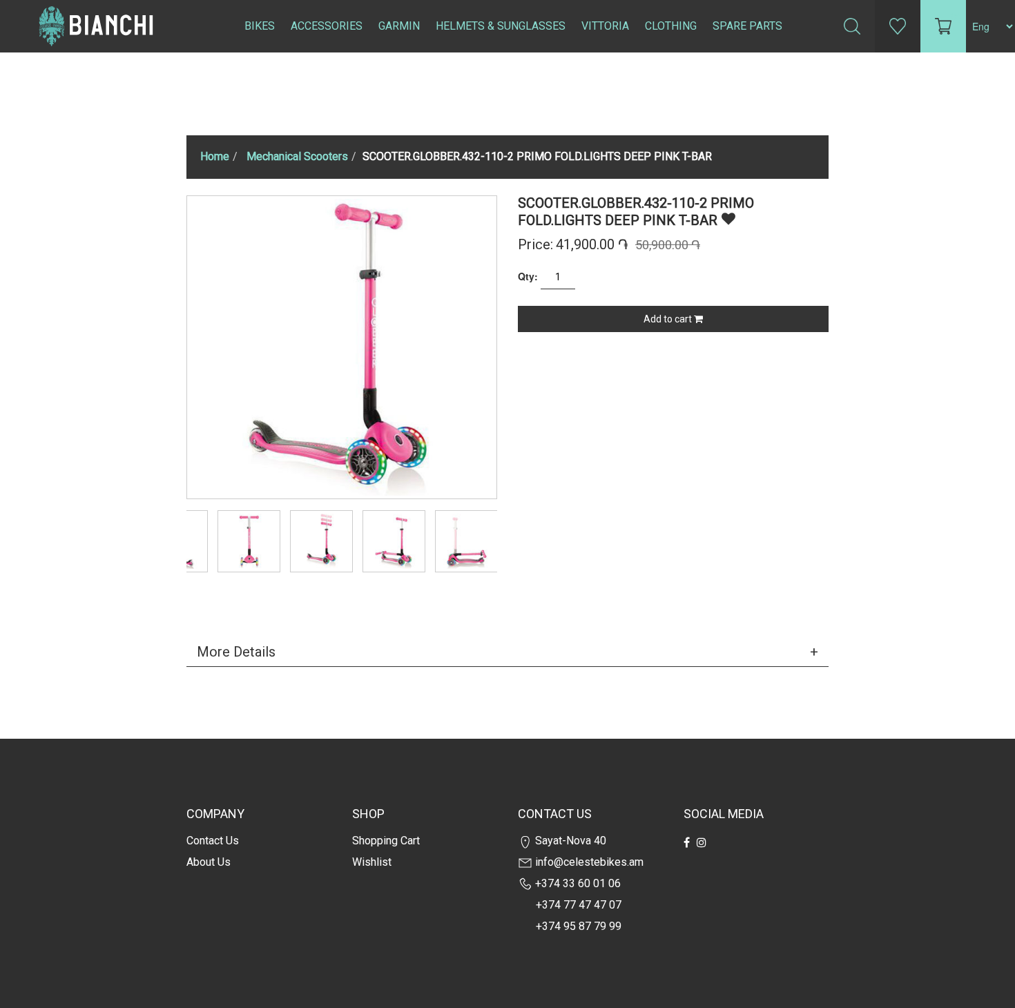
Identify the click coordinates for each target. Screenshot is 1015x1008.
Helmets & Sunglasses (501, 25)
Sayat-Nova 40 (569, 840)
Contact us (212, 840)
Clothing (671, 25)
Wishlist (372, 862)
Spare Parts (747, 25)
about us (208, 862)
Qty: (528, 276)
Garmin (399, 25)
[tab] (507, 651)
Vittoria (605, 25)
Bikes (259, 25)
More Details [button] (236, 651)
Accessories (326, 25)
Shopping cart (386, 840)
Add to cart (669, 318)
